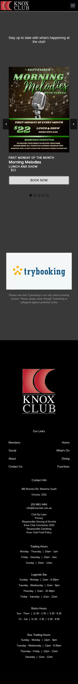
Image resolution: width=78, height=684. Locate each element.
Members (14, 442)
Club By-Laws (39, 514)
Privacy (39, 518)
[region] (39, 127)
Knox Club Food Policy (39, 532)
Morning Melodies (25, 162)
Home (65, 442)
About (12, 458)
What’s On (62, 450)
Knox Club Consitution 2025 (39, 525)
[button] (6, 124)
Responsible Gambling (39, 528)
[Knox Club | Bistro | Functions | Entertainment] (15, 5)
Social (12, 450)
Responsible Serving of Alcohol (39, 521)
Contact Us (16, 466)
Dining (65, 458)
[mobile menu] (73, 5)
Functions (63, 466)
